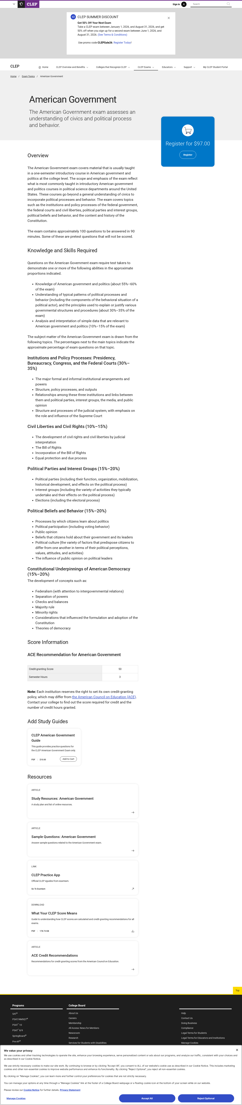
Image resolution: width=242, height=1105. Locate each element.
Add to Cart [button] (68, 759)
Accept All (147, 1098)
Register (187, 154)
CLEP (14, 66)
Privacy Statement (70, 1090)
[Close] (237, 1050)
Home (13, 76)
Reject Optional (206, 1098)
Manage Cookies (16, 1098)
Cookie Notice (31, 1090)
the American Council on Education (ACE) (104, 697)
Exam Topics (28, 76)
